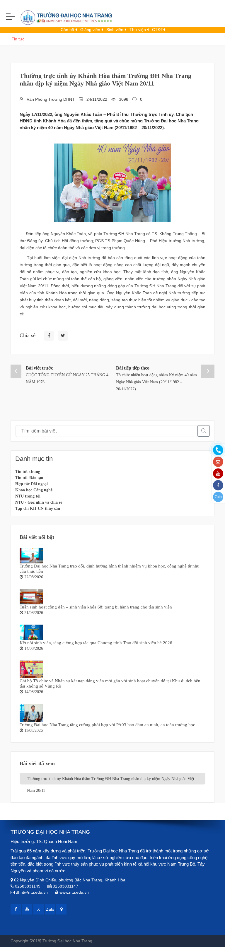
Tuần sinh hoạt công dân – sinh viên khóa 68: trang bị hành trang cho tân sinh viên (96, 607)
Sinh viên (115, 29)
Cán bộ (68, 29)
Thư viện (138, 29)
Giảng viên (90, 29)
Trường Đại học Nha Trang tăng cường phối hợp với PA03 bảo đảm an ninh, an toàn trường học (107, 724)
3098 (123, 99)
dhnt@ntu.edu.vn (32, 892)
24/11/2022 (96, 99)
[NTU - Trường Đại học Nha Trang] (62, 18)
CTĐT (157, 29)
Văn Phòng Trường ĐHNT (51, 99)
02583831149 (27, 886)
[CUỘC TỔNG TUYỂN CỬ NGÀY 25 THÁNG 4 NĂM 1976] (16, 371)
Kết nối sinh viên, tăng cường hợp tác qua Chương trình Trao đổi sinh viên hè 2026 (96, 642)
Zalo (218, 497)
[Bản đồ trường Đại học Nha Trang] (61, 909)
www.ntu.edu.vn (74, 892)
